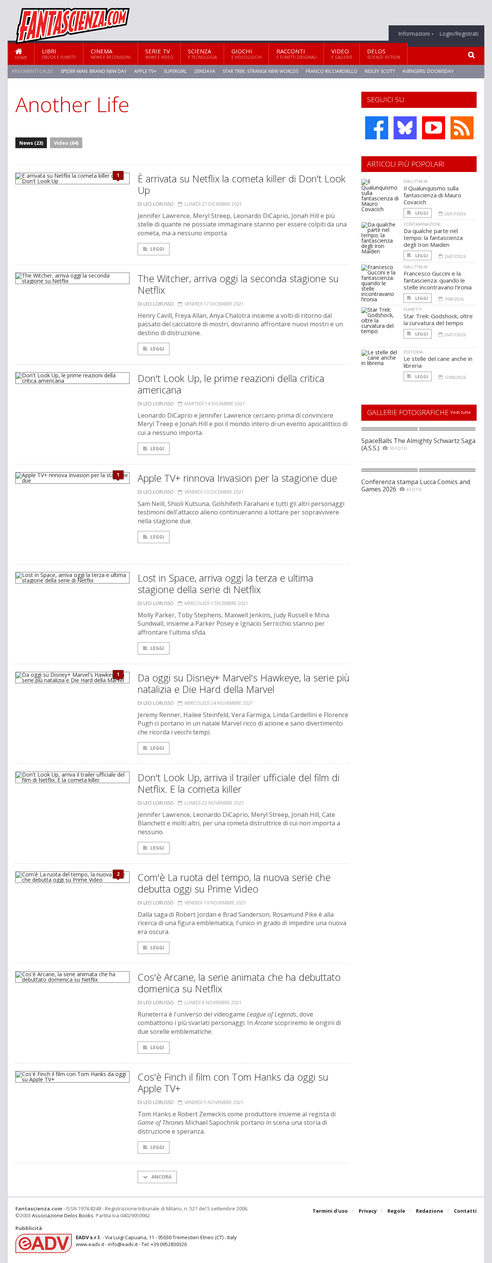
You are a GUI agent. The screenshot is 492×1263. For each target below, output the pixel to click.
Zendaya (204, 71)
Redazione (429, 1210)
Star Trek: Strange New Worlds (260, 71)
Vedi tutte (460, 412)
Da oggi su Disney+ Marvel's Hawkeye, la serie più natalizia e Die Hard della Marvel (243, 683)
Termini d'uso (330, 1210)
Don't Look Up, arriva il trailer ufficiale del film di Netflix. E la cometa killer (238, 783)
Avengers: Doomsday (428, 71)
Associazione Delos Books (62, 1215)
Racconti (296, 53)
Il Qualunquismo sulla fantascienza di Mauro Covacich (432, 195)
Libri (59, 53)
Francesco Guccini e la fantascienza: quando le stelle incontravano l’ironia (438, 280)
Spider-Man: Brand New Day (94, 71)
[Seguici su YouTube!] (434, 128)
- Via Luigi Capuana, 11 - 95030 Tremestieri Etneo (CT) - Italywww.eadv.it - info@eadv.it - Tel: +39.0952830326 (156, 1241)
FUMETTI (413, 309)
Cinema (111, 53)
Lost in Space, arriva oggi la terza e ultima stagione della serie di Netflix (225, 583)
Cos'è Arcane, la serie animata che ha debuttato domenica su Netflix (239, 982)
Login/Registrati (459, 33)
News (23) (31, 142)
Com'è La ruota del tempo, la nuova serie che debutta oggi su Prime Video (234, 883)
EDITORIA (413, 352)
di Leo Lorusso (156, 204)
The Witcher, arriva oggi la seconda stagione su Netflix (238, 284)
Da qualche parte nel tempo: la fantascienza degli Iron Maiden (433, 237)
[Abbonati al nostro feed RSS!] (462, 128)
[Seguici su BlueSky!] (405, 128)
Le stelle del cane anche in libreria (438, 362)
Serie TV (159, 53)
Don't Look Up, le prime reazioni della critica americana (231, 384)
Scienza (202, 53)
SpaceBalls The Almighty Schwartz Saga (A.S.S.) (418, 444)
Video (341, 53)
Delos (383, 53)
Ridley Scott (380, 71)
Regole (396, 1210)
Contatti (465, 1210)
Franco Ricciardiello (331, 71)
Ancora (160, 1177)
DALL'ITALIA (415, 181)
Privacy (368, 1210)
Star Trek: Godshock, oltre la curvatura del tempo (438, 319)
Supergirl (175, 71)
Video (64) (66, 142)
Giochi (246, 53)
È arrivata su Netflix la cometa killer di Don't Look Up (242, 184)
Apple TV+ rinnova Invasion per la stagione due (237, 477)
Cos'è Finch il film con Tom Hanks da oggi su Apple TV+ (233, 1082)
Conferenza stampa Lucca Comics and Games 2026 (415, 485)
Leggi (157, 249)
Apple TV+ (145, 71)
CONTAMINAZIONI (422, 224)
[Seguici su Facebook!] (377, 128)
